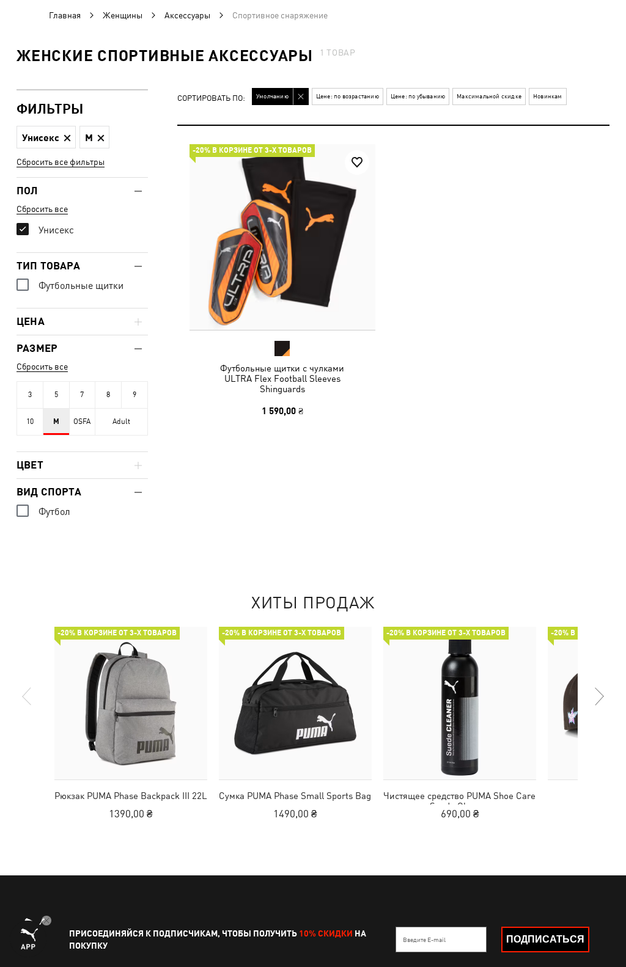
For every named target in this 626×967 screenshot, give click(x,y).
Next (598, 696)
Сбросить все (42, 209)
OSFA (81, 421)
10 (30, 421)
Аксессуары (187, 15)
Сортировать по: (211, 99)
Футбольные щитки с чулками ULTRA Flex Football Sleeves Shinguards (282, 378)
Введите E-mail (424, 939)
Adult (121, 421)
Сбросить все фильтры (61, 162)
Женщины (122, 15)
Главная (65, 15)
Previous (28, 696)
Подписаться (545, 939)
